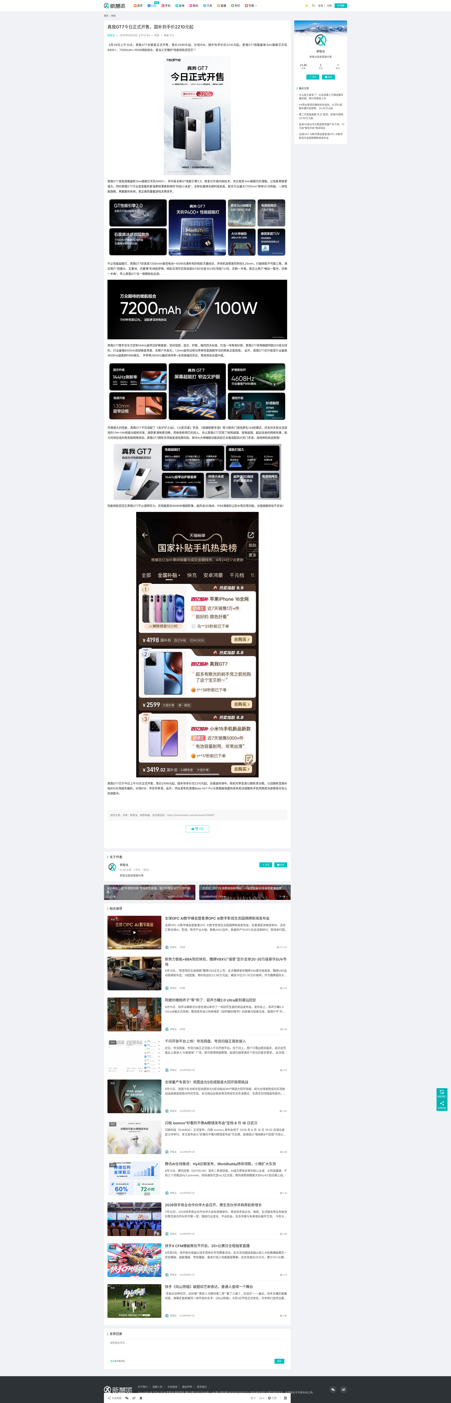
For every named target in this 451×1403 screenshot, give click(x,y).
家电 (181, 5)
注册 (329, 5)
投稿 (341, 5)
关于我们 (143, 1386)
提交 (279, 1361)
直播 (223, 5)
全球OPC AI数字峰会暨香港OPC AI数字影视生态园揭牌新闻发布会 (217, 918)
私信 (282, 864)
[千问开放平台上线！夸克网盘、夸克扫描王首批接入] (134, 1055)
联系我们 (202, 1386)
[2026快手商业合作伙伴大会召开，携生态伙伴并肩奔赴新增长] (134, 1219)
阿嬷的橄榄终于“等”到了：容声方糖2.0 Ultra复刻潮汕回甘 (210, 1000)
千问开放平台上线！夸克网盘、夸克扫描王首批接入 (205, 1041)
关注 (267, 864)
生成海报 (116, 1397)
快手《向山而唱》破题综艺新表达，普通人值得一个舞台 (209, 1287)
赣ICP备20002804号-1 (198, 1392)
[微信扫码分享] (127, 1398)
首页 (140, 5)
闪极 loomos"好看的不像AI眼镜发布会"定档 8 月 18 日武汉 (211, 1123)
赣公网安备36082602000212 (232, 1392)
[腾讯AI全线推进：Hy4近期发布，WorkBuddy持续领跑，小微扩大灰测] (134, 1178)
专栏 (237, 5)
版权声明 (187, 1386)
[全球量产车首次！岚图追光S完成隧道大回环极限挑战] (134, 1096)
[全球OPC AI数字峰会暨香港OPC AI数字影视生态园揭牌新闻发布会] (134, 932)
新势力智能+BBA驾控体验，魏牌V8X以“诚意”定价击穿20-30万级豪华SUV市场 (226, 962)
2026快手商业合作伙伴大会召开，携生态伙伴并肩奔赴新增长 (213, 1205)
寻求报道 (172, 1386)
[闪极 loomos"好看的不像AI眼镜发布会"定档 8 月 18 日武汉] (134, 1137)
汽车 (209, 5)
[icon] (332, 1389)
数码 (195, 5)
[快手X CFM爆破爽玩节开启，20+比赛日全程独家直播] (134, 1260)
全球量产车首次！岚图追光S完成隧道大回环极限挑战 (206, 1082)
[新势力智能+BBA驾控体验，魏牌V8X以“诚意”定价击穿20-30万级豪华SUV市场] (134, 973)
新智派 (111, 35)
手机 (168, 5)
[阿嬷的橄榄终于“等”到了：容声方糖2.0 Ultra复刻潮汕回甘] (134, 1014)
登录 (320, 5)
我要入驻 (157, 1386)
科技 (154, 5)
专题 (251, 5)
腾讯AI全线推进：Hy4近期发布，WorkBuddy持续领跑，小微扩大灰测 (220, 1164)
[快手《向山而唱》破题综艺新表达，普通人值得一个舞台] (134, 1301)
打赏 (271, 1397)
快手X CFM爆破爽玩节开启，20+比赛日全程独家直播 (207, 1246)
